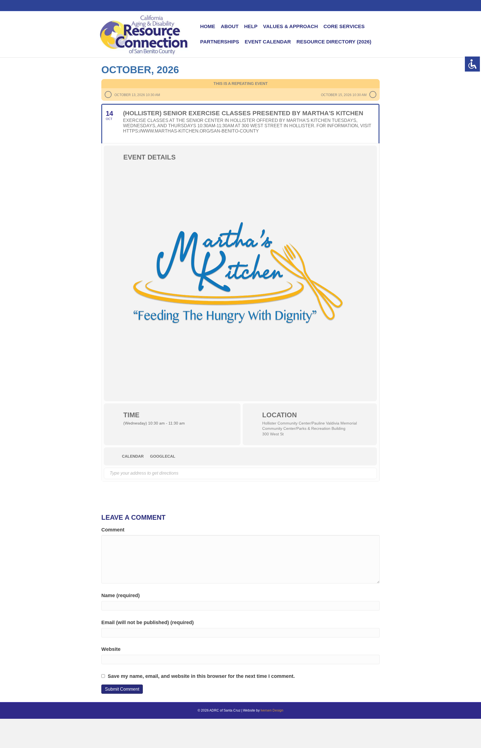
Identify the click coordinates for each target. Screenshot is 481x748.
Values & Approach (290, 26)
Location (279, 415)
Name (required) (120, 595)
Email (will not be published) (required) (147, 622)
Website (111, 649)
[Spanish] (345, 5)
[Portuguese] (351, 5)
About (230, 26)
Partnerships (219, 42)
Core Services (344, 26)
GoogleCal (162, 456)
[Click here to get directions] (372, 473)
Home (207, 26)
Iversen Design (272, 710)
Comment (112, 530)
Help (250, 26)
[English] (339, 5)
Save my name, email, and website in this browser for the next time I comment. (201, 676)
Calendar (133, 456)
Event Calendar (268, 42)
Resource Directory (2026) (333, 42)
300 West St (273, 434)
